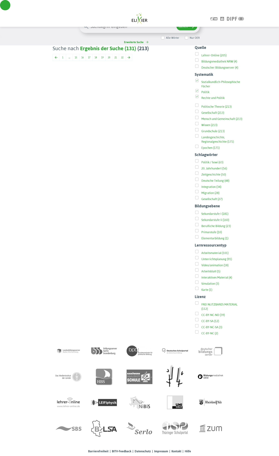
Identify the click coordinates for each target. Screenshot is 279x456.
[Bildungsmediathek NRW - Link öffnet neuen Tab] (210, 377)
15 (76, 57)
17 (89, 57)
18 (96, 57)
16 (82, 57)
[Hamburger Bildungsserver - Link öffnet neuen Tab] (104, 377)
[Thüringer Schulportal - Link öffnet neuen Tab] (175, 428)
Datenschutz (143, 451)
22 (122, 57)
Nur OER (195, 37)
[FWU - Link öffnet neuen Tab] (68, 377)
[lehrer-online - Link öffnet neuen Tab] (68, 402)
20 (109, 57)
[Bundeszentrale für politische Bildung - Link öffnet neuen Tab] (139, 351)
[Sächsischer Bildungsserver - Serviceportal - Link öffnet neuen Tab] (68, 428)
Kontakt (176, 451)
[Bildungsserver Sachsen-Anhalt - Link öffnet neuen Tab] (104, 428)
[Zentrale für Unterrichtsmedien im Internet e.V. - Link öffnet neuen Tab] (210, 428)
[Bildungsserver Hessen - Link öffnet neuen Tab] (175, 377)
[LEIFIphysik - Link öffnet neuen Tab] (104, 402)
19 (102, 57)
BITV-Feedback (121, 451)
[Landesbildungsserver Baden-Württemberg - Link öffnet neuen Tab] (68, 351)
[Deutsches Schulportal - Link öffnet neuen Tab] (175, 351)
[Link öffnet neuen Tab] (235, 18)
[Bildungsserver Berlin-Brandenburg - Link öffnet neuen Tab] (104, 351)
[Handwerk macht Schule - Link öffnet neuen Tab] (139, 377)
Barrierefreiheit (98, 451)
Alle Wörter (172, 37)
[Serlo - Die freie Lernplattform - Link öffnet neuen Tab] (139, 428)
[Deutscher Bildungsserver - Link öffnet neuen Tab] (210, 351)
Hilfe (188, 451)
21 (115, 57)
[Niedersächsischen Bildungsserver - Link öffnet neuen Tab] (139, 402)
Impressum (161, 451)
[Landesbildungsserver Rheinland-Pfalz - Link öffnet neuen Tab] (210, 402)
